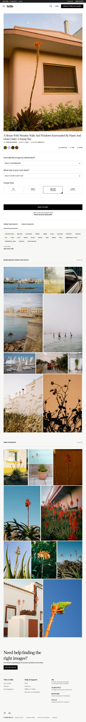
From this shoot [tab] (11, 224)
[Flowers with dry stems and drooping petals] (67, 467)
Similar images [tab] (28, 224)
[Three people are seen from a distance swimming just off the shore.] (23, 323)
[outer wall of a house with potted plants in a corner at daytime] (75, 363)
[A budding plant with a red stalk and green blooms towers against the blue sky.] (62, 608)
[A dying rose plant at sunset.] (62, 403)
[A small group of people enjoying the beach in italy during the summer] (62, 323)
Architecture (9, 249)
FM (53, 680)
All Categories (8, 689)
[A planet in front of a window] (16, 467)
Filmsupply (13, 1)
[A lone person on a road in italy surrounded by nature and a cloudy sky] (52, 363)
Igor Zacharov (11, 142)
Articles (6, 686)
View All (79, 260)
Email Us (28, 686)
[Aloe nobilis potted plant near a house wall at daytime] (41, 467)
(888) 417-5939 (79, 1)
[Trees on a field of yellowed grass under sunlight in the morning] (54, 280)
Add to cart (43, 207)
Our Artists (7, 683)
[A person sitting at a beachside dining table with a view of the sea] (19, 363)
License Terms (30, 717)
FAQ (26, 683)
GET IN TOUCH (10, 667)
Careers (54, 717)
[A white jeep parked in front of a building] (73, 280)
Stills (20, 1)
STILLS (54, 700)
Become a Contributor (32, 692)
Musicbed (5, 1)
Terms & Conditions (43, 717)
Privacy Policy (19, 717)
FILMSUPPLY (56, 688)
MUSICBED (56, 694)
